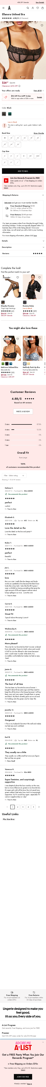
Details (39, 97)
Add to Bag (23, 171)
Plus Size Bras (8, 819)
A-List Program (8, 1025)
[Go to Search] (27, 7)
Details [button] (6, 188)
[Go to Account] (32, 7)
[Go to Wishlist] (37, 7)
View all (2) (38, 91)
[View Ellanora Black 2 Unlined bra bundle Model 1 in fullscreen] (23, 50)
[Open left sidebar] (3, 7)
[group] (23, 50)
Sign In (29, 1084)
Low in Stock (12, 122)
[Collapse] (43, 1042)
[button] (15, 18)
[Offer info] (19, 86)
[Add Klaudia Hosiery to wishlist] (18, 277)
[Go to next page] (39, 807)
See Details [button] (40, 2)
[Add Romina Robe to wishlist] (39, 277)
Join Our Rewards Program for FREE (25, 178)
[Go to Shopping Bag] (42, 7)
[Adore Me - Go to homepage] (9, 7)
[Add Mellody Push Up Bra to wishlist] (39, 339)
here (35, 235)
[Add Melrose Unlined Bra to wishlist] (18, 339)
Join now (8, 203)
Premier (5, 1033)
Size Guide (39, 133)
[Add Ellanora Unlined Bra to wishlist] (42, 25)
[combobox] (14, 475)
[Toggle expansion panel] (43, 195)
